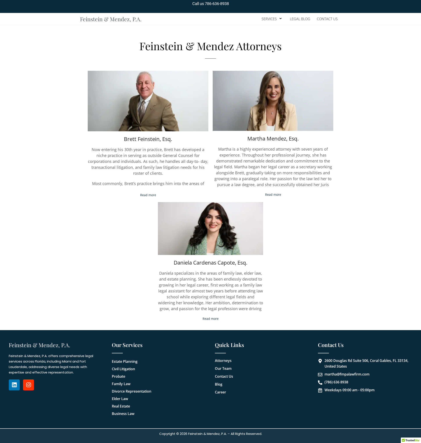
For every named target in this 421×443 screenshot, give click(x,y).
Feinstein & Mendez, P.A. (110, 19)
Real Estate (121, 406)
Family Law (121, 383)
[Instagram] (28, 384)
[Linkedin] (14, 384)
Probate (118, 376)
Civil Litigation (123, 368)
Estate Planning (124, 361)
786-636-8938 (217, 3)
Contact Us (327, 18)
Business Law (123, 413)
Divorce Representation (131, 391)
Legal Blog (300, 18)
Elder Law (120, 398)
